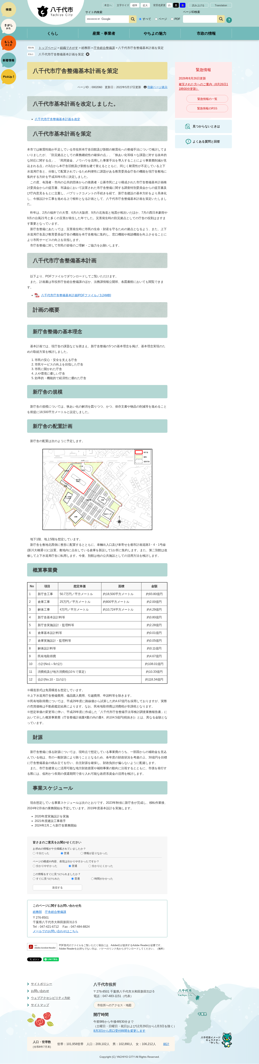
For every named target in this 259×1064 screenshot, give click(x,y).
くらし (52, 33)
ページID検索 (191, 11)
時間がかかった (103, 878)
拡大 (145, 5)
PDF (177, 18)
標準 (134, 5)
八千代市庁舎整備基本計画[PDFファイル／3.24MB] (76, 295)
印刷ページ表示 (157, 87)
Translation (221, 5)
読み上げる (198, 5)
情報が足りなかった (96, 853)
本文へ (108, 5)
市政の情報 (206, 33)
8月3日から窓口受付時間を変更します (119, 1030)
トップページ (47, 47)
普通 (66, 853)
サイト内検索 (93, 12)
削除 (87, 54)
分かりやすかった (46, 865)
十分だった (42, 853)
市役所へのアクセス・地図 (114, 1005)
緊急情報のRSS (207, 108)
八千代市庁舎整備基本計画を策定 (61, 54)
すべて (147, 18)
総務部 (37, 911)
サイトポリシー (41, 984)
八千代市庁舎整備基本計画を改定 (57, 119)
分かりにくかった (102, 865)
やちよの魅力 (155, 33)
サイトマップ (40, 1005)
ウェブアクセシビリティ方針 (50, 998)
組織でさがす (69, 47)
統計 (166, 1044)
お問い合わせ (40, 991)
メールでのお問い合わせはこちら (55, 931)
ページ (163, 18)
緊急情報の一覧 (207, 98)
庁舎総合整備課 (104, 47)
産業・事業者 (104, 33)
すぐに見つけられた (48, 878)
